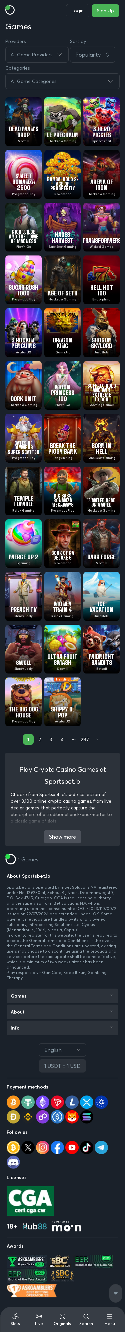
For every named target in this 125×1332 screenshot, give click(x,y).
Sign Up (105, 11)
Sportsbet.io (18, 887)
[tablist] (62, 1319)
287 (85, 739)
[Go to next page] (96, 739)
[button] (95, 55)
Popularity (88, 54)
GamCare (51, 972)
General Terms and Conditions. (59, 940)
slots (52, 821)
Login (78, 11)
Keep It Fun (74, 972)
